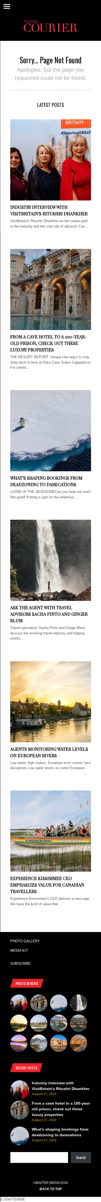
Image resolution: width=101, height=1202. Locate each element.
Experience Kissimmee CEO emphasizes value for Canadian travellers (47, 884)
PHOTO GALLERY (25, 941)
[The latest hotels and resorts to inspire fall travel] (78, 1044)
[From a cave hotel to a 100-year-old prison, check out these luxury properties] (50, 329)
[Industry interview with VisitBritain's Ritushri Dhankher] (50, 199)
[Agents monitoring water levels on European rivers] (50, 741)
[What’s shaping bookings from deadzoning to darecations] (50, 470)
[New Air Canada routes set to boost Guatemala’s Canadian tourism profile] (18, 1044)
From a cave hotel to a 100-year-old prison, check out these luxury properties (48, 343)
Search (81, 1157)
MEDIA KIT (19, 951)
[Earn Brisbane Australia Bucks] (58, 1024)
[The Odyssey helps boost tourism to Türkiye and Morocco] (58, 1044)
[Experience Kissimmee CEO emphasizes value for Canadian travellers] (50, 870)
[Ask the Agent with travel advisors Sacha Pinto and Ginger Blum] (50, 600)
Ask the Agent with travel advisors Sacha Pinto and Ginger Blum (49, 614)
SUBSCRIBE (20, 963)
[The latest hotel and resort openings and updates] (78, 1024)
